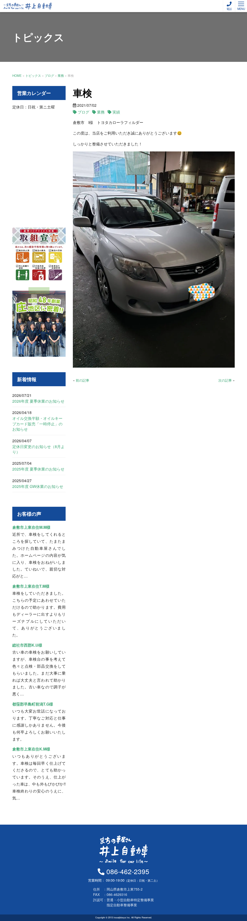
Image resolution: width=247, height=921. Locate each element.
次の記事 (225, 380)
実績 (116, 112)
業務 (61, 75)
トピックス (33, 75)
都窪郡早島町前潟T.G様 (32, 704)
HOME (17, 75)
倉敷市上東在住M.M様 (31, 527)
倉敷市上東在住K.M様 (31, 749)
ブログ (49, 75)
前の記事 (82, 380)
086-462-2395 (126, 871)
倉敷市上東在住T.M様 (30, 586)
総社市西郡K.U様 (27, 645)
